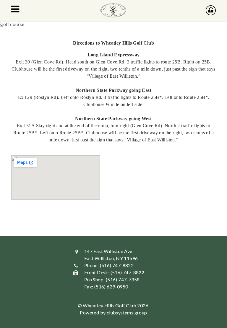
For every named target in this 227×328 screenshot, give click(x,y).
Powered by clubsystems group (113, 312)
